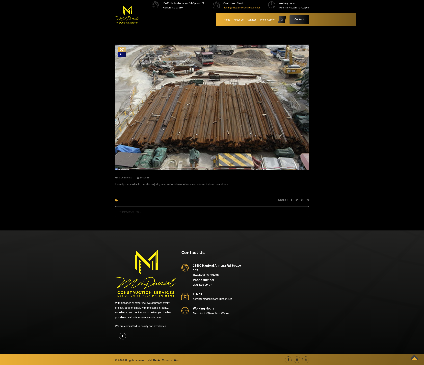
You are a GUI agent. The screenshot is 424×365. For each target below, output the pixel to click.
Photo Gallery (267, 19)
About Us (239, 19)
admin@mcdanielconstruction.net (241, 7)
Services (252, 19)
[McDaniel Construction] (127, 13)
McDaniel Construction (164, 360)
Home (227, 19)
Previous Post (131, 211)
